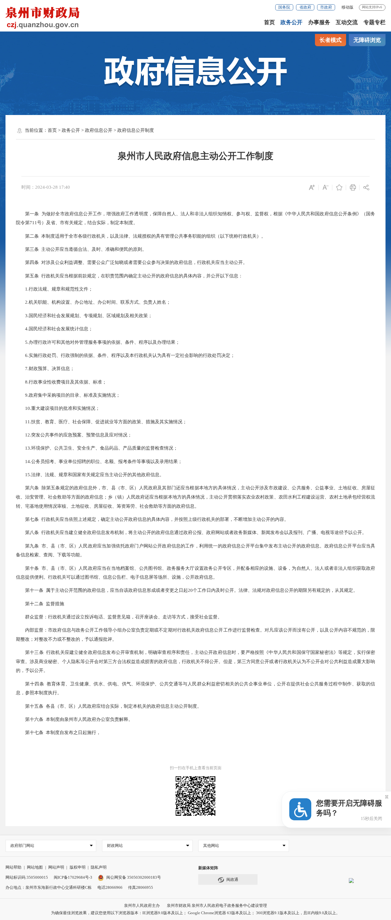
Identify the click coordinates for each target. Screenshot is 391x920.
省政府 (305, 7)
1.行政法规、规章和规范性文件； (55, 289)
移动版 (347, 7)
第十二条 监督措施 (40, 603)
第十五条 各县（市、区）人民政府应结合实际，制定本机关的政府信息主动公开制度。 (109, 706)
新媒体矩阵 (208, 868)
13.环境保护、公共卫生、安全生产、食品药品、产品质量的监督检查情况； (97, 448)
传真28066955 (140, 887)
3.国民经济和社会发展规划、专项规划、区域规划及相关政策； (85, 315)
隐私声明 (99, 867)
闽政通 (232, 879)
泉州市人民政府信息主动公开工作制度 (195, 156)
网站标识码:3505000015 (26, 877)
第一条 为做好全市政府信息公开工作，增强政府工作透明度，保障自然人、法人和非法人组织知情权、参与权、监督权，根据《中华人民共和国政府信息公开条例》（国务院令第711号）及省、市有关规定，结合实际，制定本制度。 (195, 218)
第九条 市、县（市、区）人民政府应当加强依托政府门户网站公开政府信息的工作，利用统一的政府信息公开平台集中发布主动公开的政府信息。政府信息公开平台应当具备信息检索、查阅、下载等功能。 (195, 550)
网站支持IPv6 (372, 7)
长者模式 (331, 40)
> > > (101, 130)
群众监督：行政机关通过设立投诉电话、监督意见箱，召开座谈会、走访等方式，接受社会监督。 (119, 616)
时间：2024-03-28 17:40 (45, 187)
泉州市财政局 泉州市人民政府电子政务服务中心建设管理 (217, 905)
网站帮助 (13, 867)
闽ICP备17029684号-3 (73, 877)
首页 (269, 22)
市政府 (326, 7)
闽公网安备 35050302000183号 (133, 877)
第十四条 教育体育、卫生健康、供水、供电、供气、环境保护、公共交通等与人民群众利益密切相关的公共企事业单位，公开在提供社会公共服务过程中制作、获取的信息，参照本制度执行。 (195, 688)
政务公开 (291, 22)
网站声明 (56, 867)
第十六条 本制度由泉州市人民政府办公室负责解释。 (75, 719)
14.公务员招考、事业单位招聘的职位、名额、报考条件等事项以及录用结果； (100, 461)
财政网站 (115, 845)
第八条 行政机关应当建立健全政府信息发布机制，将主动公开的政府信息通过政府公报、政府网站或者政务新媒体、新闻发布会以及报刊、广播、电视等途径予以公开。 (192, 532)
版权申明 (78, 867)
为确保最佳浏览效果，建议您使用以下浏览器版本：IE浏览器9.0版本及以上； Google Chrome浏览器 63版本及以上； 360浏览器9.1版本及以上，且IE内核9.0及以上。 (195, 913)
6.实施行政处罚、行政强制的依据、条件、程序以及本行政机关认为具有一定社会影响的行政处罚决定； (126, 355)
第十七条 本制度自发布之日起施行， (59, 732)
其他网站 (211, 845)
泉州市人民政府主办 (142, 905)
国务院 (284, 7)
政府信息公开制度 (135, 130)
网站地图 (35, 867)
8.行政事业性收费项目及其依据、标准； (62, 382)
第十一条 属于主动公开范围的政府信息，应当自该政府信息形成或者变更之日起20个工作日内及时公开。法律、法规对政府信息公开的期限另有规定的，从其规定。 (187, 590)
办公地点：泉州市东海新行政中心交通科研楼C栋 (48, 887)
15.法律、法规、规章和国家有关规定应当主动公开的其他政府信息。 (90, 474)
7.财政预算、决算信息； (46, 368)
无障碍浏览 (367, 40)
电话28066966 (109, 887)
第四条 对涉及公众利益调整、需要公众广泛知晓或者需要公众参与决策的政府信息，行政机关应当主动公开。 (132, 262)
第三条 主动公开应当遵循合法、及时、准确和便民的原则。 (82, 249)
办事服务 (319, 22)
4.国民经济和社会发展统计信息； (55, 328)
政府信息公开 (98, 130)
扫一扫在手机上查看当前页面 (195, 768)
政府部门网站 (22, 845)
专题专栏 (375, 22)
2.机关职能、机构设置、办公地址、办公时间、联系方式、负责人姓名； (94, 302)
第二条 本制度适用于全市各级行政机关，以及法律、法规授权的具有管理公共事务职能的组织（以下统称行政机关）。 (141, 236)
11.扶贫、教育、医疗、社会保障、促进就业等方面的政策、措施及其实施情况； (102, 421)
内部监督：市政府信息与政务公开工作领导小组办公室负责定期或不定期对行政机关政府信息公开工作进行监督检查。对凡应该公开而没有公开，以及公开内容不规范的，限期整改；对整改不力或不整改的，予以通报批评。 (195, 635)
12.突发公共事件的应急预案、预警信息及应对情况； (74, 434)
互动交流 (347, 22)
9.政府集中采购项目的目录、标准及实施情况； (69, 395)
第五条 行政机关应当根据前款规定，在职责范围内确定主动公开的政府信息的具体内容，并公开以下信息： (130, 275)
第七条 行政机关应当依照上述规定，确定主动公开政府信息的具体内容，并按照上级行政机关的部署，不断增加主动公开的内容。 (153, 519)
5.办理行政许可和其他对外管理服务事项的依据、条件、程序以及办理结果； (98, 342)
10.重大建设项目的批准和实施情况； (58, 408)
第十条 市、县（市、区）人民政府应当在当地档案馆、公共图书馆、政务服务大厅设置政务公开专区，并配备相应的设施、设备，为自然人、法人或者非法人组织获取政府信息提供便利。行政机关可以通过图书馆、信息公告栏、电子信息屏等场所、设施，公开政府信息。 (195, 573)
